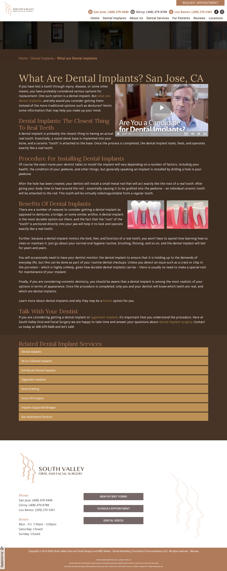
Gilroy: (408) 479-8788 (151, 12)
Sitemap (194, 551)
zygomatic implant (104, 317)
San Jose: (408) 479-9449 (111, 12)
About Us (136, 18)
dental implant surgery (175, 322)
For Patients (181, 18)
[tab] (113, 352)
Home (95, 18)
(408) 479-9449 (42, 500)
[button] (113, 352)
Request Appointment (200, 3)
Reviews (199, 18)
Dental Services (157, 18)
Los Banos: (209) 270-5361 (193, 12)
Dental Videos (113, 520)
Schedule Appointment (113, 508)
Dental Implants (114, 18)
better (107, 301)
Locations (216, 18)
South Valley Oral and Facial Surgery (73, 551)
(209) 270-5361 (45, 510)
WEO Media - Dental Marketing (114, 551)
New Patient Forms (113, 496)
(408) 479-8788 (39, 505)
